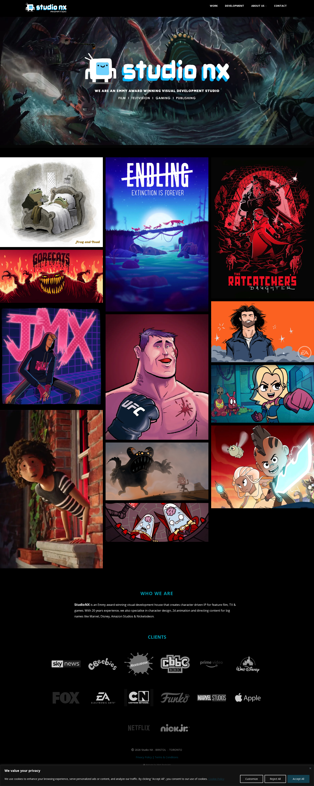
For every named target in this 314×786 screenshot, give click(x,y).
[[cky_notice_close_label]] (310, 768)
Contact (280, 5)
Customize (251, 779)
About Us (257, 5)
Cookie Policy (216, 779)
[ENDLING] (157, 234)
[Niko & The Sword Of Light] (262, 466)
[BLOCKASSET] (157, 377)
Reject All (275, 779)
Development (234, 5)
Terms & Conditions (166, 757)
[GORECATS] (51, 276)
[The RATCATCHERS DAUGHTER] (262, 227)
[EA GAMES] (262, 331)
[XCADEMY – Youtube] (51, 356)
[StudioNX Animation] (46, 15)
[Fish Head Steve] (157, 522)
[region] (157, 775)
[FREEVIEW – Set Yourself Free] (51, 489)
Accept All (298, 779)
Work (214, 5)
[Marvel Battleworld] (262, 394)
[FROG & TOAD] (51, 202)
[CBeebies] (102, 676)
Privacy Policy (144, 757)
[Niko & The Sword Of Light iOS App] (157, 471)
